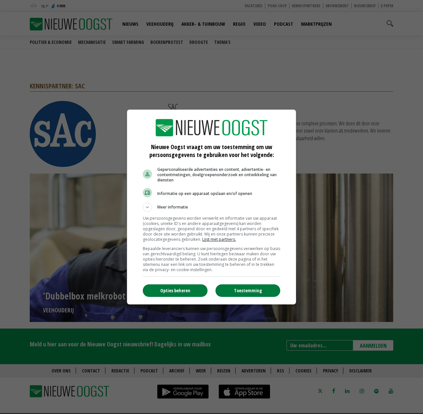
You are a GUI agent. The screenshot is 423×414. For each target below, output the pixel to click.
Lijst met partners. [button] (219, 239)
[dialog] (211, 207)
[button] (211, 207)
